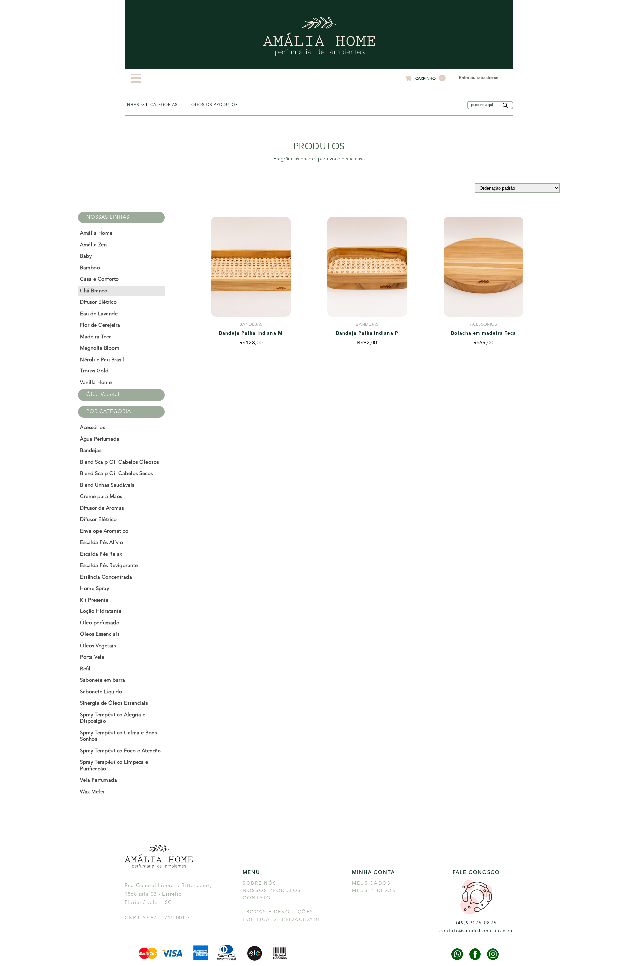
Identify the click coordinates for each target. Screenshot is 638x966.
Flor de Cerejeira (100, 325)
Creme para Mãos (101, 496)
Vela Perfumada (98, 780)
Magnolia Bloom (99, 348)
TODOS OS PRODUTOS (213, 105)
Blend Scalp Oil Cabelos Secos (116, 473)
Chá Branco (93, 291)
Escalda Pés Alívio (101, 542)
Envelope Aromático (104, 531)
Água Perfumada (99, 439)
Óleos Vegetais (98, 646)
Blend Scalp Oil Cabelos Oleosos (119, 462)
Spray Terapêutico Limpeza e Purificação (114, 766)
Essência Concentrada (106, 577)
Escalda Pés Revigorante (109, 565)
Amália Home (138, 117)
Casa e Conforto (99, 279)
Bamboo (90, 268)
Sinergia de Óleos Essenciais (114, 703)
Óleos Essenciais (99, 634)
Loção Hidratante (100, 611)
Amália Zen (93, 245)
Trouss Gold (94, 371)
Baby (86, 256)
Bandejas (90, 450)
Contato (257, 898)
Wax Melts (92, 792)
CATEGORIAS (164, 105)
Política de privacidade (282, 919)
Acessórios (162, 117)
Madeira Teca (96, 337)
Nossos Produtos (272, 890)
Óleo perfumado (99, 623)
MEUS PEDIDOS (374, 890)
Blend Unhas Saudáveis (107, 485)
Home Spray (94, 588)
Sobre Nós (260, 883)
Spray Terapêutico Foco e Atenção (120, 751)
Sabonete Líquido (101, 692)
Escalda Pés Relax (101, 554)
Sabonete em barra (102, 680)
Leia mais (367, 363)
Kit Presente (94, 600)
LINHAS (131, 105)
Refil (85, 669)
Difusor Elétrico (98, 302)
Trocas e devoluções (278, 912)
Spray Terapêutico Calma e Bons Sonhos (118, 736)
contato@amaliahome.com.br (476, 931)
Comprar (251, 363)
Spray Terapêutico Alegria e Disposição (113, 718)
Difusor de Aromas (102, 508)
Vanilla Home (96, 382)
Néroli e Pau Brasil (102, 360)
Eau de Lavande (99, 314)
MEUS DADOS (371, 883)
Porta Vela (92, 657)
